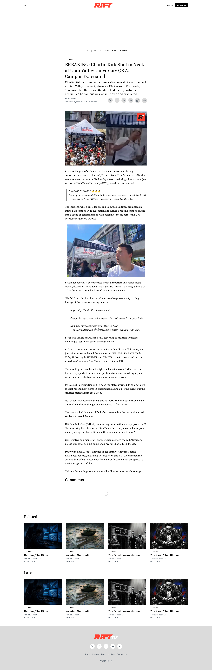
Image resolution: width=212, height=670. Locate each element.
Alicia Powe (70, 99)
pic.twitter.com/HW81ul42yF (103, 326)
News (87, 51)
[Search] (25, 5)
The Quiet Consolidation (124, 555)
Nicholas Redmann (32, 559)
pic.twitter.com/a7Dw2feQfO (131, 195)
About (87, 654)
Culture (97, 51)
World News (110, 51)
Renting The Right (36, 555)
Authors (111, 654)
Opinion (123, 51)
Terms (103, 654)
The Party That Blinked (165, 555)
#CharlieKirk (100, 195)
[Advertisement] (106, 29)
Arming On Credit (78, 555)
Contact (95, 654)
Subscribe (181, 5)
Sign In (170, 5)
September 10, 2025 (123, 199)
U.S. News (69, 59)
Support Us (122, 654)
